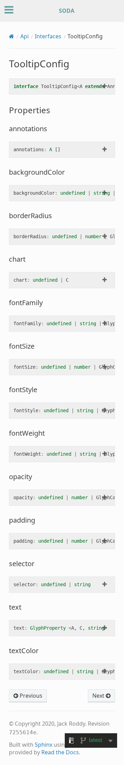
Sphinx (43, 744)
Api (24, 36)
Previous (30, 695)
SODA (66, 10)
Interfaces (48, 36)
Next (99, 695)
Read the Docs (60, 752)
